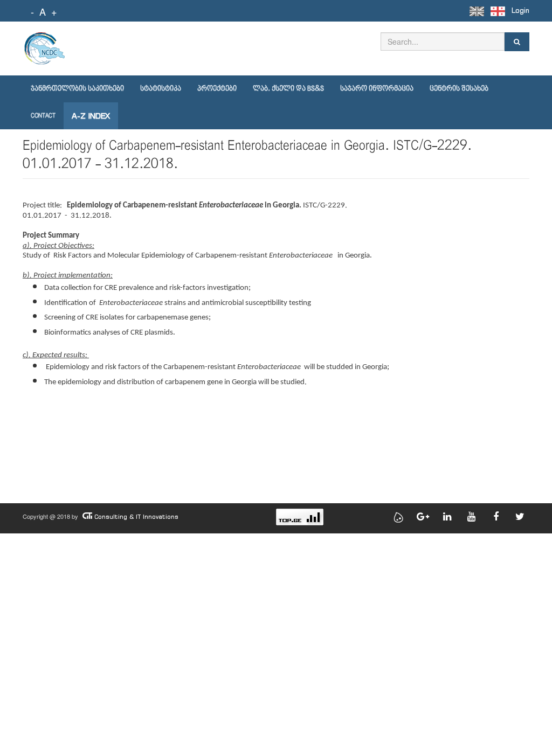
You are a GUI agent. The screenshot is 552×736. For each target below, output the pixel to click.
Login (520, 10)
